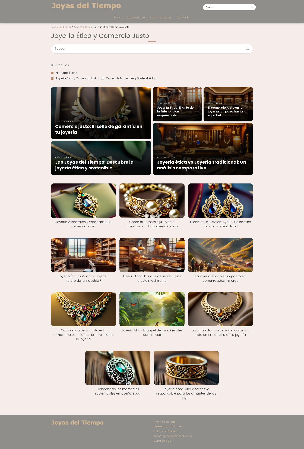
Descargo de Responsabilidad (172, 436)
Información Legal (164, 422)
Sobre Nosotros (160, 17)
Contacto (183, 17)
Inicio (117, 17)
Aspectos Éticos (66, 73)
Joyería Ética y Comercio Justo (76, 78)
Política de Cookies (165, 431)
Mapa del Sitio (162, 440)
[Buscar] (252, 7)
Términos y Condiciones (168, 426)
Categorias (134, 17)
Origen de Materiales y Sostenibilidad (131, 78)
